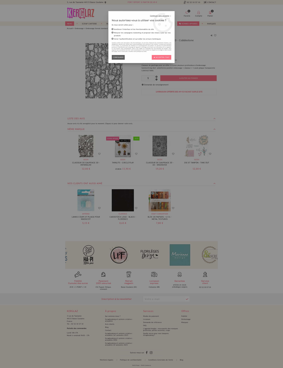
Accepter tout (162, 57)
